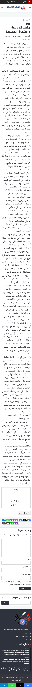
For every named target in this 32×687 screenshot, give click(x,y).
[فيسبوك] (28, 520)
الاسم (29, 559)
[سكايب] (16, 520)
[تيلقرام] (3, 520)
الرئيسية (26, 20)
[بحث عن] (2, 8)
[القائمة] (30, 8)
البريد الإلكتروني (26, 567)
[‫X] (24, 520)
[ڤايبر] (16, 523)
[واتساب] (7, 520)
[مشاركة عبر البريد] (7, 523)
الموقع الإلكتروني (26, 574)
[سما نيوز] (16, 8)
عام (22, 20)
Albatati (26, 36)
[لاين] (12, 523)
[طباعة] (3, 523)
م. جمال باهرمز (24, 513)
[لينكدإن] (20, 520)
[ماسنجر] (12, 520)
